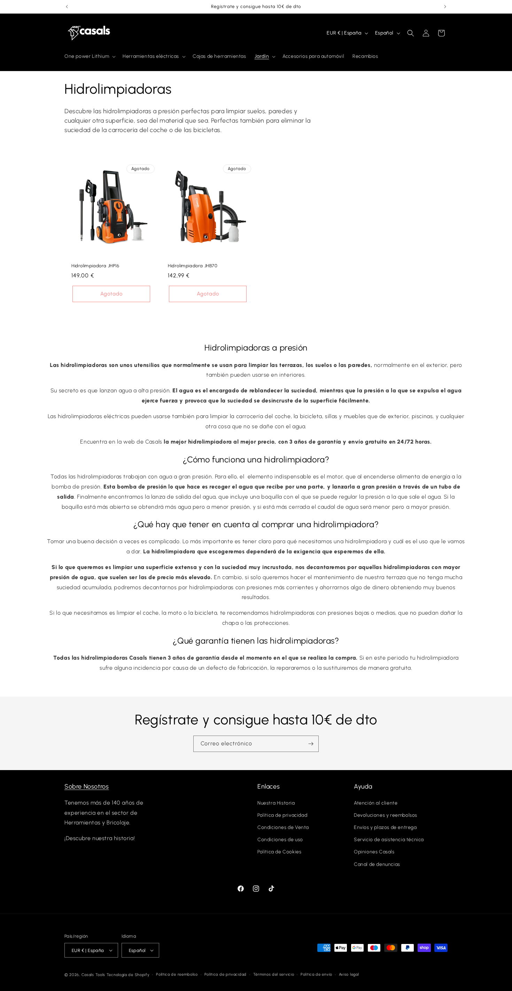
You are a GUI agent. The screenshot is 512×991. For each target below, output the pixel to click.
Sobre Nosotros (86, 786)
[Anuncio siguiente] (445, 6)
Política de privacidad (282, 815)
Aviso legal (349, 974)
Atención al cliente (375, 803)
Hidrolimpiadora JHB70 (193, 265)
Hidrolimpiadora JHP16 (95, 265)
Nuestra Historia (276, 803)
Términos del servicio (273, 974)
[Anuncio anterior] (67, 6)
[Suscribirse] (310, 744)
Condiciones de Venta (283, 827)
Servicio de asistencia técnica (389, 840)
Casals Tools (93, 975)
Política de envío (316, 974)
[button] (89, 56)
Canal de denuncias (377, 864)
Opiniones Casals (374, 852)
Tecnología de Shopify (128, 975)
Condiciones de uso (280, 840)
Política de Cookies (279, 852)
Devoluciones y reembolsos (385, 815)
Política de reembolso (177, 974)
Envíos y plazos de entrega (385, 827)
